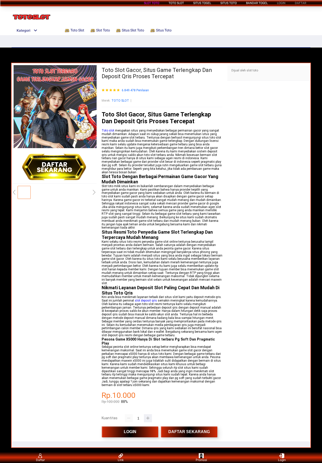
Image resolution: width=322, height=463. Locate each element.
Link (121, 460)
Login (282, 460)
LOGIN (281, 3)
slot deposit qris (146, 300)
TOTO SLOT (120, 100)
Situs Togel (202, 3)
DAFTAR (300, 3)
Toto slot (108, 130)
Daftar (40, 460)
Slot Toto (151, 3)
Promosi (201, 460)
